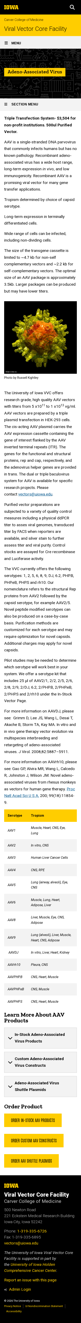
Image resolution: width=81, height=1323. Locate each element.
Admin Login (20, 1289)
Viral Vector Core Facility (35, 29)
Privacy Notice (12, 1306)
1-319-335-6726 (32, 1231)
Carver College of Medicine (23, 20)
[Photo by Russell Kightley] (40, 337)
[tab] (40, 1038)
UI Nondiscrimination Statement (44, 1306)
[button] (72, 7)
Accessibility (14, 1311)
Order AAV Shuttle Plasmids (31, 1160)
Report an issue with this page (30, 1280)
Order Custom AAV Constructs (34, 1140)
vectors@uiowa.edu (35, 494)
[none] (40, 1038)
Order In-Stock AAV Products (33, 1120)
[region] (40, 908)
